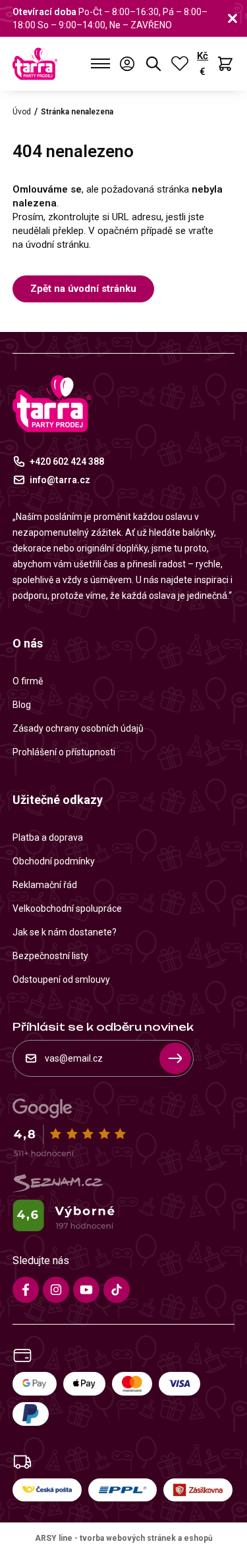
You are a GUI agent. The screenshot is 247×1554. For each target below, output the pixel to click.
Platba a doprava (48, 837)
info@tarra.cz (60, 480)
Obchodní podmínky (54, 861)
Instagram (56, 1290)
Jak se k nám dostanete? (65, 932)
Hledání (153, 64)
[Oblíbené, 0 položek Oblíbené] (180, 64)
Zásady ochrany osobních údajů (78, 728)
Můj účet (127, 64)
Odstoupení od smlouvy (61, 979)
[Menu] (100, 64)
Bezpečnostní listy (50, 956)
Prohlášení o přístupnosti (64, 752)
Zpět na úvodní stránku (83, 288)
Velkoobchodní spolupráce (67, 908)
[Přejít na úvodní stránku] (35, 63)
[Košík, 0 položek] (225, 64)
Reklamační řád (45, 885)
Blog (22, 704)
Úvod (22, 111)
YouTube (86, 1290)
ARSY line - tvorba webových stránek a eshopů (124, 1538)
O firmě (28, 681)
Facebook (26, 1290)
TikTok (116, 1290)
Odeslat (175, 1058)
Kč (202, 56)
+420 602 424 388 (67, 461)
